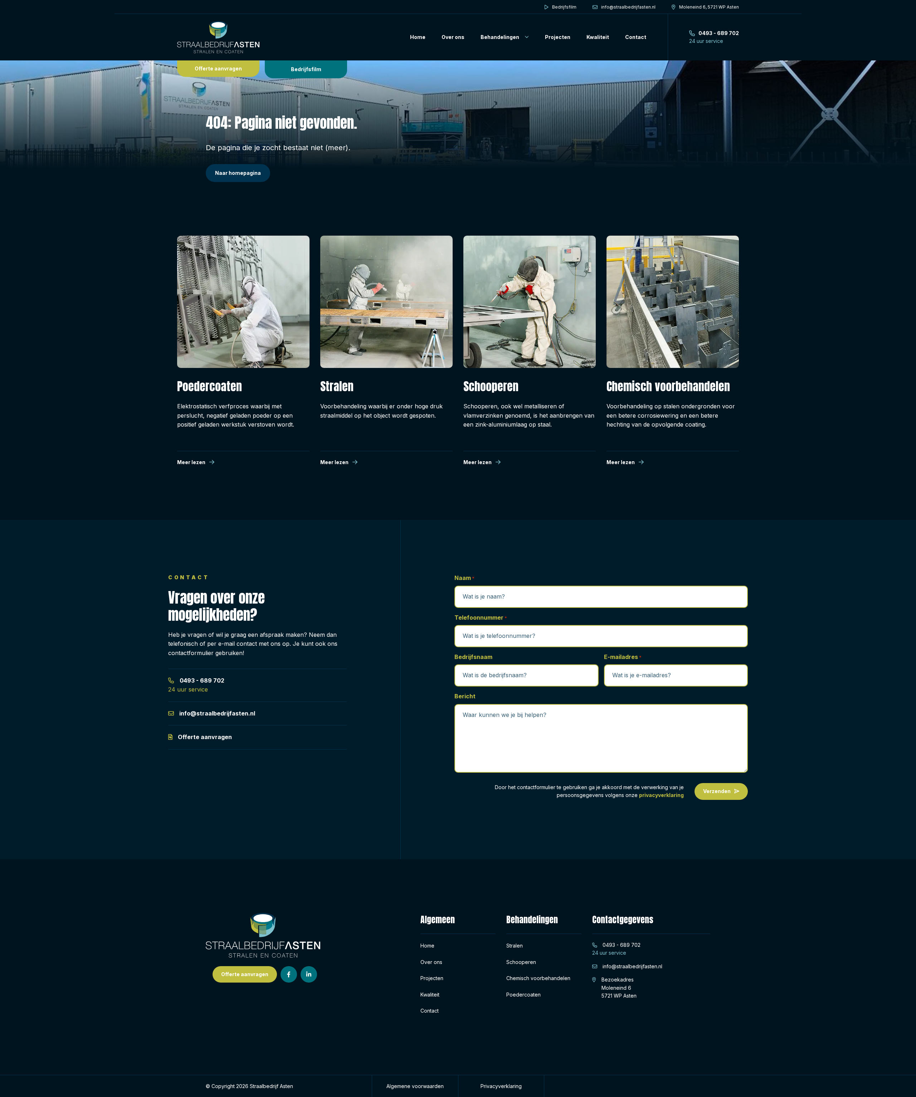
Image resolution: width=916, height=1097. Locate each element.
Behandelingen (500, 37)
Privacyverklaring (501, 1086)
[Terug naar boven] (902, 1083)
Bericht (465, 696)
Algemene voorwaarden (415, 1086)
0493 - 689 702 (202, 680)
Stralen (514, 946)
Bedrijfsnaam (473, 656)
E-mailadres (623, 656)
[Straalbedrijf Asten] (218, 37)
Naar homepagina (238, 173)
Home (417, 37)
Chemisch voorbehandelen (538, 978)
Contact (635, 37)
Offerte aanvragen (218, 68)
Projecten (557, 37)
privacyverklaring (661, 795)
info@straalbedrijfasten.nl (217, 713)
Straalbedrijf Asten (271, 1086)
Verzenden (717, 791)
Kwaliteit (597, 37)
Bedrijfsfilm (306, 69)
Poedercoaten (523, 995)
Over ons (453, 37)
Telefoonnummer (480, 617)
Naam (464, 577)
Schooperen (521, 962)
